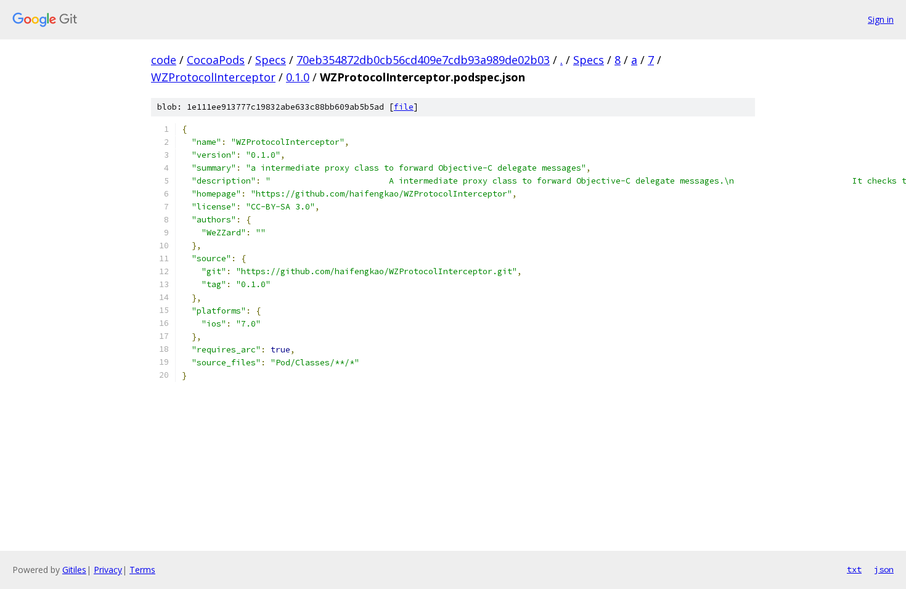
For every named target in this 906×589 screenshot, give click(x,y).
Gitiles (74, 569)
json (884, 569)
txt (854, 569)
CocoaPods (216, 59)
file (404, 107)
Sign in (881, 19)
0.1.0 (297, 77)
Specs (270, 59)
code (163, 59)
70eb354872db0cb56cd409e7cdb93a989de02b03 (423, 59)
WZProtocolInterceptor (213, 77)
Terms (142, 569)
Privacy (108, 569)
